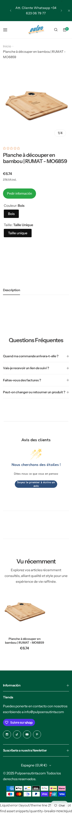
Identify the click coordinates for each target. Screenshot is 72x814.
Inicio (7, 46)
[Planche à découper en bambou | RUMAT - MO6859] (24, 612)
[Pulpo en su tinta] (36, 29)
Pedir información (19, 193)
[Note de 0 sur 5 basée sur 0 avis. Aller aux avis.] (12, 148)
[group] (36, 107)
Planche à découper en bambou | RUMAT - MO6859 (24, 640)
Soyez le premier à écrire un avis (36, 484)
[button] (11, 11)
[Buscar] (55, 29)
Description (11, 290)
